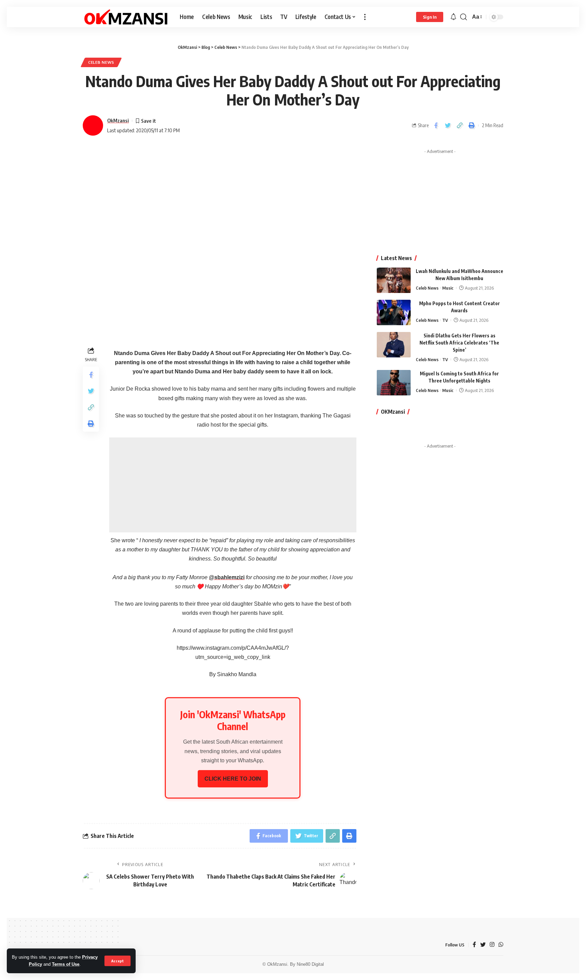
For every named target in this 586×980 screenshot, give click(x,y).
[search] (463, 17)
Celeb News (101, 62)
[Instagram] (492, 945)
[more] (365, 17)
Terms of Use (65, 964)
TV (445, 320)
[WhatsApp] (501, 945)
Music (447, 288)
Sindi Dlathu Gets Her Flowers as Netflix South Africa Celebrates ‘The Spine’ (459, 343)
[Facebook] (474, 945)
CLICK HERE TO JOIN (232, 779)
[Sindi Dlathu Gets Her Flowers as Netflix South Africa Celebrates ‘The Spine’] (394, 344)
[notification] (453, 17)
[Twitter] (483, 945)
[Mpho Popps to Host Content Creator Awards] (394, 312)
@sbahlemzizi (227, 577)
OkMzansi (118, 120)
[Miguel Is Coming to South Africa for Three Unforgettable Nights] (394, 382)
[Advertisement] (232, 484)
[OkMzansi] (126, 17)
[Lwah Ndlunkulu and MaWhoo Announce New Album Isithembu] (394, 280)
